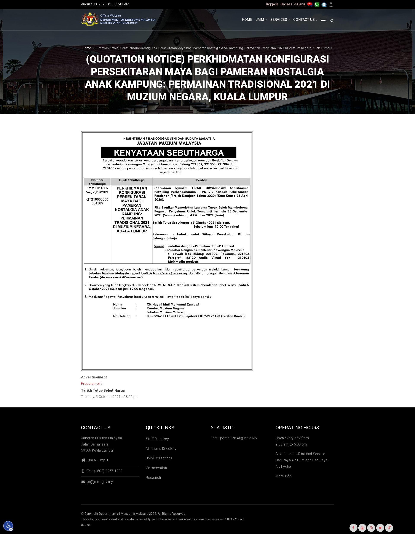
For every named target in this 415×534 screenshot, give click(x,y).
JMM (260, 20)
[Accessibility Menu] (8, 526)
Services (278, 20)
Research (153, 478)
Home (247, 20)
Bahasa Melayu (293, 4)
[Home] (119, 19)
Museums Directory (161, 449)
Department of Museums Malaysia (123, 513)
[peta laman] (331, 4)
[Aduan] (324, 4)
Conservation (156, 468)
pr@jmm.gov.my (99, 482)
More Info (283, 476)
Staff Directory (157, 439)
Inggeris (272, 4)
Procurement (91, 383)
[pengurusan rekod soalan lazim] (310, 4)
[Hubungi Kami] (317, 4)
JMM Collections (159, 458)
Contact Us (304, 20)
